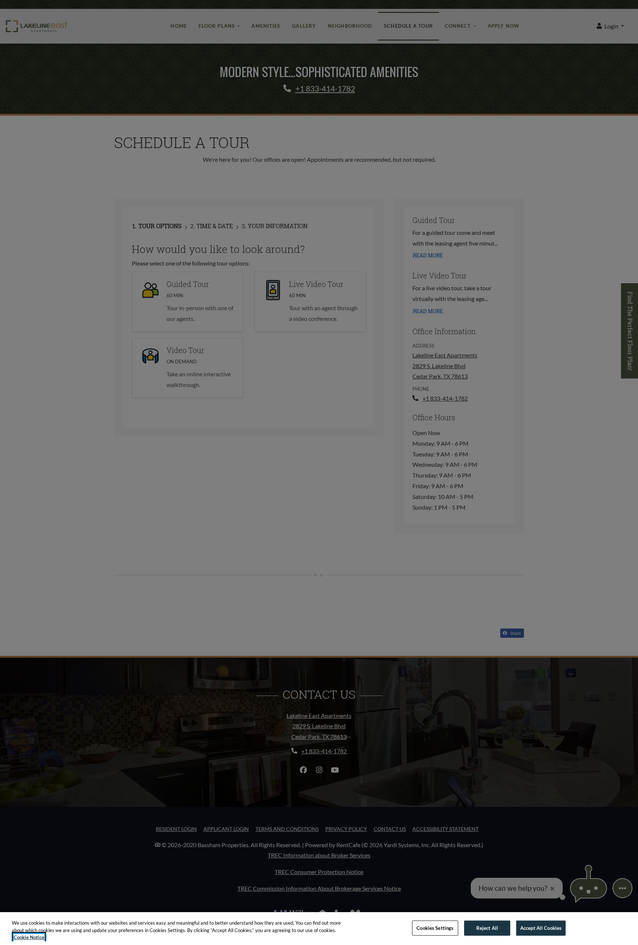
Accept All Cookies (541, 928)
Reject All (487, 928)
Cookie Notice (29, 937)
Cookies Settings (434, 928)
